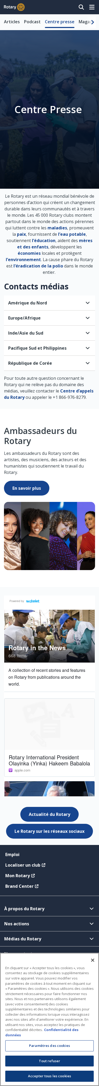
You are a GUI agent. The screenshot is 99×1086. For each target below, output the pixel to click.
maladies (57, 228)
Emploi (12, 854)
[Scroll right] (92, 22)
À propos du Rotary (24, 909)
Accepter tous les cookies (49, 1076)
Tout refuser (49, 1061)
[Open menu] (92, 7)
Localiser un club (22, 865)
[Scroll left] (6, 22)
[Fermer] (92, 960)
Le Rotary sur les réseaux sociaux (49, 831)
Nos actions (16, 924)
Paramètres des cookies (49, 1045)
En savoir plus (26, 488)
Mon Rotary (17, 876)
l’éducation (43, 240)
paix (21, 234)
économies (29, 253)
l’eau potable (72, 234)
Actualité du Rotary (49, 814)
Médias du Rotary (22, 939)
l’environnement (23, 259)
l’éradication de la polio (38, 266)
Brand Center (19, 886)
